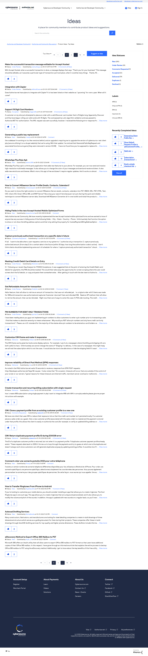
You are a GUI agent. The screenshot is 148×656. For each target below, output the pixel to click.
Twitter (107, 584)
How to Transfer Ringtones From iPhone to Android (28, 486)
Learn (46, 584)
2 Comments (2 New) (65, 89)
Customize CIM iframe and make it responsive (26, 337)
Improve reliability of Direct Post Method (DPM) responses (31, 362)
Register (16, 584)
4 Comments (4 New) (62, 264)
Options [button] (139, 44)
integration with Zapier (15, 87)
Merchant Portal (19, 588)
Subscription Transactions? (129, 158)
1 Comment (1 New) (62, 289)
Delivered (15, 340)
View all (119, 173)
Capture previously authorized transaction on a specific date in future (37, 236)
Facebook (108, 588)
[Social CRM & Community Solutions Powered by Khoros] (137, 651)
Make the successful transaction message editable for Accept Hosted (37, 64)
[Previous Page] (54, 55)
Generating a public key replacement (22, 134)
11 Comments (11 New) (58, 162)
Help (129, 8)
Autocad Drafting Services (17, 511)
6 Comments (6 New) (65, 67)
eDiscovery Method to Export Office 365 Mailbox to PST (30, 537)
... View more (102, 73)
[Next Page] (84, 55)
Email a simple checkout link (129, 165)
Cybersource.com (81, 584)
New (13, 137)
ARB (113, 102)
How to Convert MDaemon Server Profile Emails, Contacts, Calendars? (37, 185)
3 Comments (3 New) (63, 314)
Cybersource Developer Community (12, 7)
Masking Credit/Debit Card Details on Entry (25, 261)
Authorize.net (100, 630)
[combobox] (74, 33)
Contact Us (79, 588)
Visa (87, 630)
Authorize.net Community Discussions (44, 44)
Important (115, 114)
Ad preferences (127, 630)
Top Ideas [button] (46, 53)
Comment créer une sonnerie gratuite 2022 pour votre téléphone (35, 461)
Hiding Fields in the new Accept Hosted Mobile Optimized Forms (34, 210)
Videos (46, 588)
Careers (78, 596)
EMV (113, 110)
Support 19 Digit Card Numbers (19, 109)
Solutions (47, 592)
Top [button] (8, 651)
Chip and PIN (116, 106)
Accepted (15, 112)
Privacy (113, 630)
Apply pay (127, 151)
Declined (115, 84)
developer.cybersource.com (133, 1)
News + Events (80, 592)
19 (80, 55)
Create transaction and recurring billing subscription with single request (38, 388)
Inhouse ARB (116, 118)
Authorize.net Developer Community (90, 8)
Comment (51, 137)
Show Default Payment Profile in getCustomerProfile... (132, 144)
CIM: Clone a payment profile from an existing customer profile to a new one (39, 410)
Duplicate (115, 80)
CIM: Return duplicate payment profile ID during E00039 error (33, 435)
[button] (8, 78)
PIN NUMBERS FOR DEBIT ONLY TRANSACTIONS (26, 312)
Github (107, 592)
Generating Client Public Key (131, 137)
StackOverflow (110, 596)
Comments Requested (19, 238)
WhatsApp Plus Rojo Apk (16, 160)
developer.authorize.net (114, 1)
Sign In (140, 8)
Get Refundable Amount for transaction (23, 286)
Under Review (16, 67)
